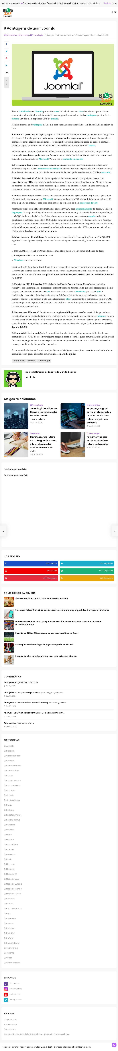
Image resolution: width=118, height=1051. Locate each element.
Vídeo (9, 957)
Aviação (10, 745)
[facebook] (6, 563)
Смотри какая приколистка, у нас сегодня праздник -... (40, 692)
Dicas (9, 805)
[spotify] (62, 570)
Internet (10, 849)
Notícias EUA (12, 878)
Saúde (9, 938)
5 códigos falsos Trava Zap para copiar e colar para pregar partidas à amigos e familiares (62, 610)
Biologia (10, 750)
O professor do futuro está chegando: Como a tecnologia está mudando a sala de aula (43, 444)
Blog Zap (40, 1046)
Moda (9, 859)
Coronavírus (12, 770)
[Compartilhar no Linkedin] (6, 65)
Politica (10, 923)
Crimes (10, 775)
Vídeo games (13, 962)
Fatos (9, 834)
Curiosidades (13, 800)
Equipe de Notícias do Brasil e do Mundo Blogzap (50, 371)
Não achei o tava (25, 723)
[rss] (62, 578)
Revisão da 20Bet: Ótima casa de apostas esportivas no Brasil (47, 633)
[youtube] (6, 570)
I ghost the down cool (27, 682)
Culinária (10, 790)
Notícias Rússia (13, 893)
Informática (12, 844)
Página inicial (10, 1019)
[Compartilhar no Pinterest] (6, 58)
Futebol (10, 839)
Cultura (10, 795)
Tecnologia (12, 947)
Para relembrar (14, 908)
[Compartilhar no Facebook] (6, 44)
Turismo (10, 952)
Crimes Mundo (13, 780)
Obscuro (10, 898)
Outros (103, 3)
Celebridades (13, 755)
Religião (10, 933)
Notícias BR (11, 874)
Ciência (10, 760)
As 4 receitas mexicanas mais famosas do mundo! (41, 598)
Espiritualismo (13, 819)
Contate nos (10, 1029)
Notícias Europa (14, 883)
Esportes (10, 824)
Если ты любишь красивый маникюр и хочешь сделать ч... (41, 702)
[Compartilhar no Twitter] (6, 51)
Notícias (10, 869)
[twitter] (62, 563)
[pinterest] (6, 578)
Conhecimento (13, 765)
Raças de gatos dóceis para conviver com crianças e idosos (46, 656)
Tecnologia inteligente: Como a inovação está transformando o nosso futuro (57, 3)
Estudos (10, 829)
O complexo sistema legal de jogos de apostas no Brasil (44, 644)
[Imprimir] (6, 72)
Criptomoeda (13, 785)
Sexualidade (12, 943)
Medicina (11, 854)
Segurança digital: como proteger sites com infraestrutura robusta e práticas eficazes (99, 415)
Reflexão (10, 928)
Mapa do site (10, 1024)
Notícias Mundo (14, 888)
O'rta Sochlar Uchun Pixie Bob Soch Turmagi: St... (40, 712)
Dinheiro (10, 809)
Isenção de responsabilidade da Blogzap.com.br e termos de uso (37, 1034)
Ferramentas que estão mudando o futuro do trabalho (97, 440)
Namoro (10, 864)
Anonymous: (10, 682)
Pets (8, 913)
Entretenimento (14, 814)
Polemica (11, 918)
